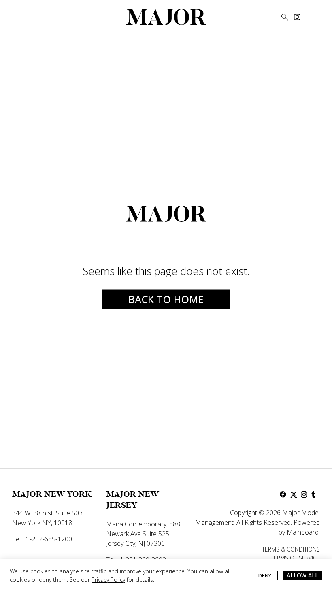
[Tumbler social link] (314, 494)
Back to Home (166, 299)
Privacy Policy (108, 579)
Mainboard (303, 532)
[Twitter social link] (293, 494)
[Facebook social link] (283, 494)
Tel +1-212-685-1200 (42, 539)
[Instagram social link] (297, 17)
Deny (264, 575)
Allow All (302, 575)
